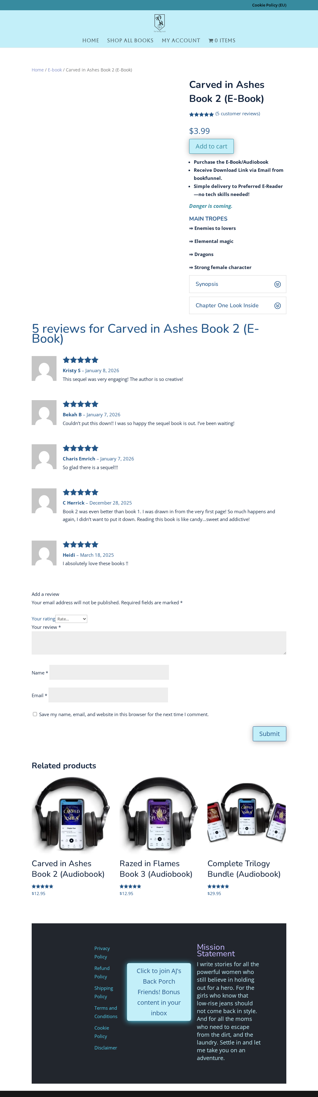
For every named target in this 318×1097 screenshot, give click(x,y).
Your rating (43, 618)
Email (39, 695)
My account (181, 41)
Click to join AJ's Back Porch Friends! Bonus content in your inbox (159, 992)
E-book (55, 70)
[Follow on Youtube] (139, 949)
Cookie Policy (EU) (269, 5)
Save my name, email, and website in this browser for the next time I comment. (124, 714)
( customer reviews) (238, 113)
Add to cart (211, 146)
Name (40, 673)
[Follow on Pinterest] (178, 949)
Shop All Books (130, 41)
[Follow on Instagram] (152, 949)
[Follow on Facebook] (165, 949)
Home (90, 41)
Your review (46, 627)
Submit (269, 733)
